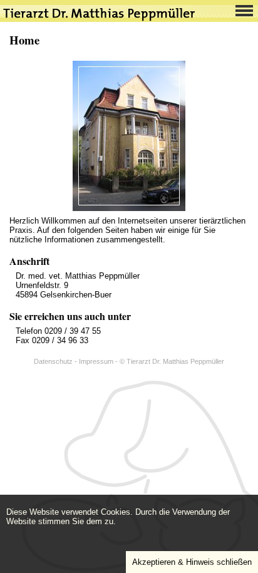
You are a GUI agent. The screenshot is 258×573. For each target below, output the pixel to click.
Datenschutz (53, 361)
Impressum (96, 361)
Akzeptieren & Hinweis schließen (192, 562)
